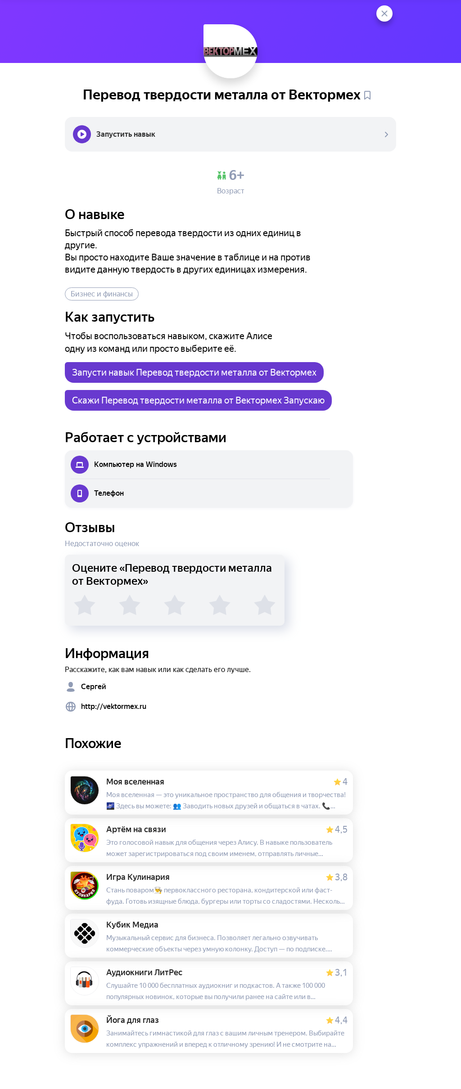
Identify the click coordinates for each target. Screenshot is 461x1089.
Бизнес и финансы (102, 294)
